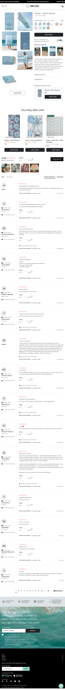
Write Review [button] (57, 159)
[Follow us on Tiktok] (2, 681)
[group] (10, 158)
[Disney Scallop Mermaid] (56, 24)
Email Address (6, 665)
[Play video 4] (60, 51)
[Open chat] (61, 686)
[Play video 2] (45, 51)
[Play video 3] (53, 51)
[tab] (49, 177)
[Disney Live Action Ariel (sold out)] (44, 28)
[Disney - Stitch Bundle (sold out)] (52, 24)
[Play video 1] (37, 51)
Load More (17, 93)
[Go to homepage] (32, 6)
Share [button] (39, 193)
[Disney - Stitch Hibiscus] (44, 24)
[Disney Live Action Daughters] (36, 28)
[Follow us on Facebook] (7, 681)
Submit (26, 669)
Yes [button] (32, 193)
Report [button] (35, 193)
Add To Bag (53, 97)
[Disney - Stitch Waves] (48, 24)
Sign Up (32, 630)
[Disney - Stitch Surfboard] (36, 24)
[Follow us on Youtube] (15, 681)
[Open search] (6, 6)
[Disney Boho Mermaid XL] (60, 24)
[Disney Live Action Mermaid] (40, 28)
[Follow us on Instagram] (11, 681)
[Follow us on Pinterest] (19, 681)
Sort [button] (3, 177)
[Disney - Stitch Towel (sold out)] (40, 24)
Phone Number (6, 627)
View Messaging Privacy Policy (22, 642)
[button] (6, 168)
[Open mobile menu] (3, 6)
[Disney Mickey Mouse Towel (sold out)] (48, 28)
